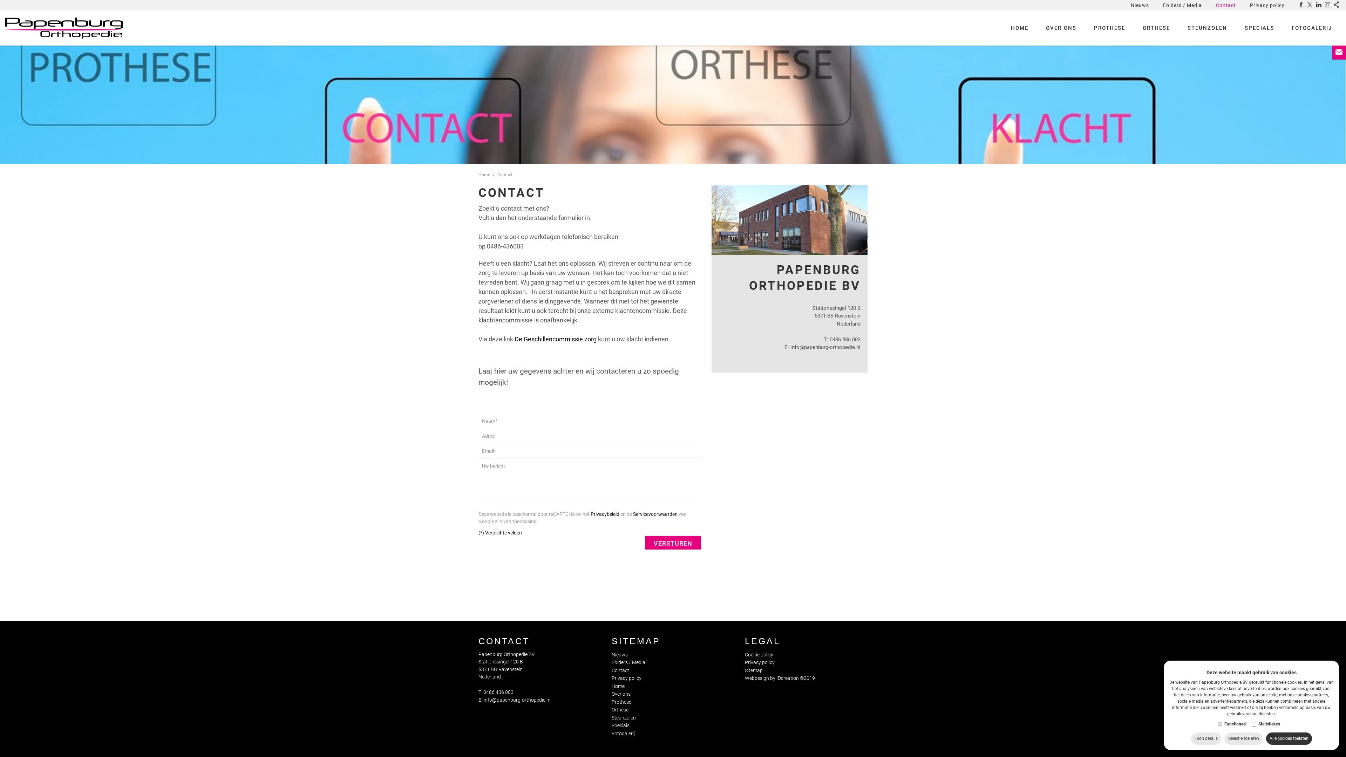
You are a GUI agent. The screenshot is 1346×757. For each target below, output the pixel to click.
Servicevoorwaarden (655, 514)
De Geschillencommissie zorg (556, 339)
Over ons (1061, 28)
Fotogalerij (1312, 28)
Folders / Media (1182, 5)
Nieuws (1140, 5)
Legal (762, 641)
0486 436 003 (845, 339)
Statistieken (1269, 724)
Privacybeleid (605, 514)
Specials (1259, 28)
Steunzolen (1207, 28)
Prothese (1109, 28)
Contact (1226, 5)
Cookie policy (759, 654)
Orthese (1156, 28)
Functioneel (1235, 724)
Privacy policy (1267, 5)
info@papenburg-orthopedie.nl (825, 347)
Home (1019, 28)
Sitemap (636, 641)
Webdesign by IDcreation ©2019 (780, 678)
